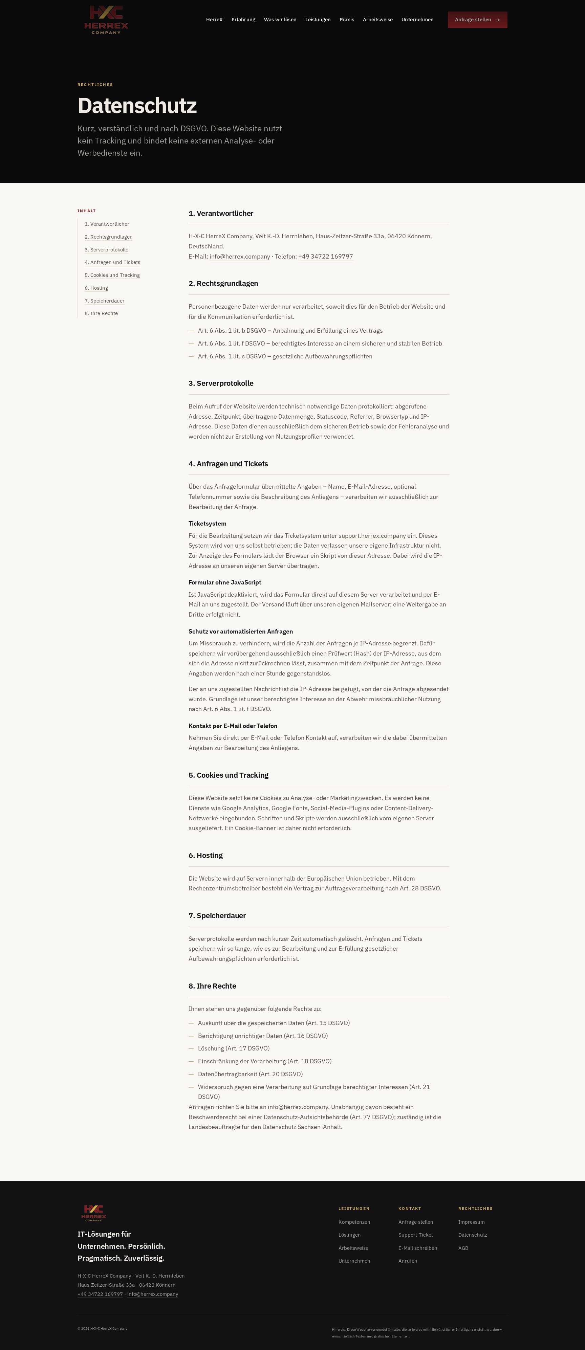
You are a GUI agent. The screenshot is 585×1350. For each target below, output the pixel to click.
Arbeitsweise (378, 19)
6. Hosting (96, 288)
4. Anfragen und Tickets (112, 262)
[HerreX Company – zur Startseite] (106, 19)
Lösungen (350, 1235)
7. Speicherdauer (105, 300)
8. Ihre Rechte (101, 313)
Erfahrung (243, 19)
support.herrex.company (372, 535)
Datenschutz (472, 1235)
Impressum (471, 1222)
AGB (463, 1248)
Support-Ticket (415, 1235)
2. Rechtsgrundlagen (109, 237)
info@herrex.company (240, 256)
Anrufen (407, 1261)
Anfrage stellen (473, 19)
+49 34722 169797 (325, 256)
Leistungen (318, 19)
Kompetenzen (354, 1222)
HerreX (214, 19)
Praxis (347, 19)
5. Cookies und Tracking (112, 275)
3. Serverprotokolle (106, 249)
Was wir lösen (280, 19)
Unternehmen (418, 19)
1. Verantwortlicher (107, 224)
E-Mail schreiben (417, 1248)
